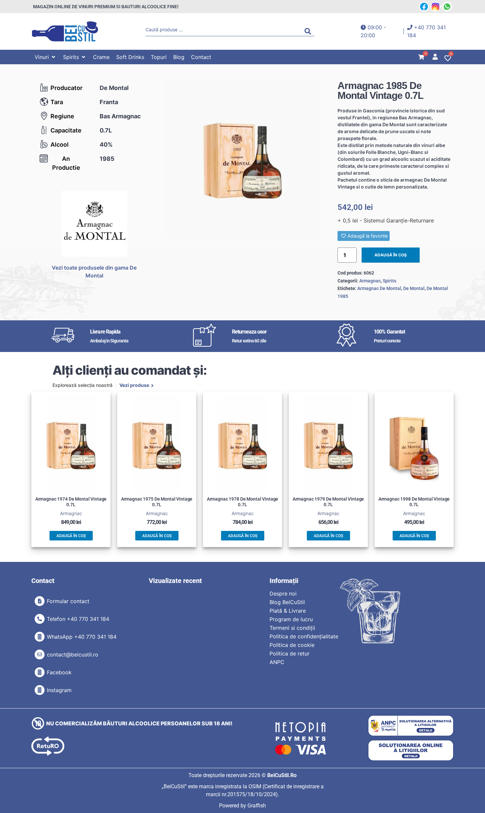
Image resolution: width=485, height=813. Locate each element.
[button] (45, 57)
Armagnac (370, 280)
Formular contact (68, 601)
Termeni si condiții (292, 627)
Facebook (59, 672)
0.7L (106, 130)
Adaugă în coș (390, 254)
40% (106, 144)
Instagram (59, 690)
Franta (109, 102)
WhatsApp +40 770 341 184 (81, 636)
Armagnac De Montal (379, 288)
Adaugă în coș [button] (71, 536)
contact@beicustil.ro (72, 654)
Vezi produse (134, 385)
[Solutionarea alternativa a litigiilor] (411, 725)
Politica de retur (289, 653)
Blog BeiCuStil (287, 602)
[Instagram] (40, 690)
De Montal (114, 87)
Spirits (389, 280)
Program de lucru (291, 619)
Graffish (256, 805)
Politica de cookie (292, 645)
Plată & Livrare (288, 610)
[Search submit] (309, 31)
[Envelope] (40, 654)
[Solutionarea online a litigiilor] (411, 750)
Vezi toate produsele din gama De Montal (94, 271)
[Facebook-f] (40, 672)
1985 (107, 158)
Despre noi (283, 593)
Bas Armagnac (120, 116)
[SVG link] (65, 31)
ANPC (277, 662)
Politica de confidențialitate (304, 636)
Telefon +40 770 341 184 (78, 619)
